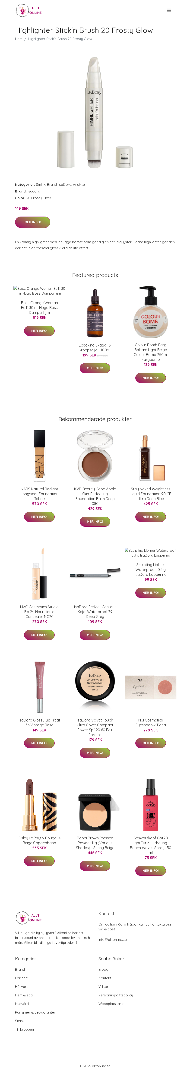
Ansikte (79, 184)
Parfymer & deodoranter (35, 1012)
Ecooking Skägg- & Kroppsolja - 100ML (95, 347)
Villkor (103, 986)
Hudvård (22, 1004)
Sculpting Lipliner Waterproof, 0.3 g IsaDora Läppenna (151, 569)
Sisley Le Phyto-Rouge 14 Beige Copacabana (39, 840)
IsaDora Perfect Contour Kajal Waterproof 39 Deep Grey (95, 612)
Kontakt (104, 978)
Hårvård (21, 986)
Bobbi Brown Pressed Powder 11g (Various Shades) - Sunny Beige (95, 843)
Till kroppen (24, 1029)
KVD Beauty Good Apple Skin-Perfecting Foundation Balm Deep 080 (95, 496)
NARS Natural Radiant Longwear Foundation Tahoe (39, 494)
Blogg (103, 969)
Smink (40, 184)
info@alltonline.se (112, 939)
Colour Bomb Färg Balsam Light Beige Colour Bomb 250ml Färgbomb (151, 352)
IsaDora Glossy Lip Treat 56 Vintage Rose (39, 722)
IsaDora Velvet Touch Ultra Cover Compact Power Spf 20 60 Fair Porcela (95, 727)
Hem (18, 39)
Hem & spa (24, 995)
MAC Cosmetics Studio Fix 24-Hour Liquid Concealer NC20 (39, 612)
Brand (52, 184)
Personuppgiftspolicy (115, 995)
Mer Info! (33, 222)
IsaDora (64, 184)
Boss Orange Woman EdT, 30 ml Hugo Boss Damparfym (39, 307)
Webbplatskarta (111, 1004)
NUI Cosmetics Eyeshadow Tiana (151, 722)
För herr (21, 978)
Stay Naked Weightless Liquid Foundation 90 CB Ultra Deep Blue (150, 494)
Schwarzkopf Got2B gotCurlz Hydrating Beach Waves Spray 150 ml (150, 845)
